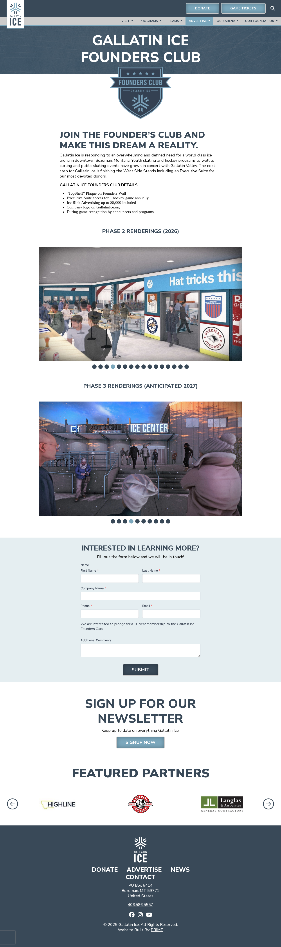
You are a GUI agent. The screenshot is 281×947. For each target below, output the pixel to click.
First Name (90, 570)
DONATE (106, 870)
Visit (126, 21)
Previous (11, 804)
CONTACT (140, 877)
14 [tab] (174, 366)
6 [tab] (125, 366)
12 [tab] (162, 366)
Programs (149, 21)
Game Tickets (243, 8)
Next (269, 804)
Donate (202, 8)
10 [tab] (150, 366)
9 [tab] (143, 366)
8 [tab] (137, 366)
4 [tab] (113, 366)
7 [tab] (131, 366)
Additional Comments (96, 640)
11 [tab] (156, 366)
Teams (174, 21)
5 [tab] (119, 366)
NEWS (180, 870)
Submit (140, 670)
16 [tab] (186, 366)
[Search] (272, 8)
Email (147, 606)
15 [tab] (180, 366)
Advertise (198, 21)
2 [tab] (100, 366)
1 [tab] (94, 366)
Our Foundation (260, 21)
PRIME (157, 930)
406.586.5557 (140, 904)
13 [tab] (168, 366)
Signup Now (140, 742)
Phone (86, 606)
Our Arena (226, 21)
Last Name (151, 570)
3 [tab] (106, 366)
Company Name (93, 588)
